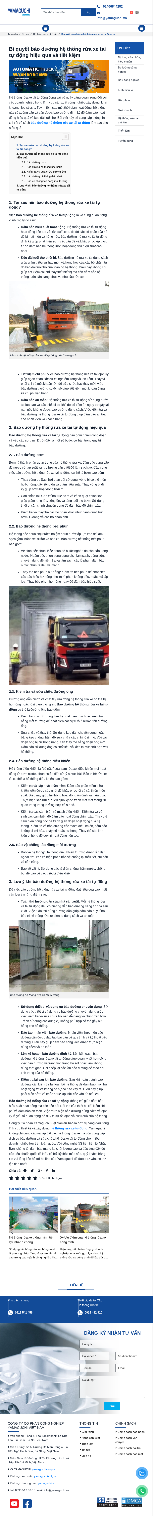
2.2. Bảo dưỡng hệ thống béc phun (42, 166)
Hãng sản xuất (90, 1437)
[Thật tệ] (12, 1178)
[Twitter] (32, 1170)
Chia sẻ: (15, 1170)
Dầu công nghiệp (128, 79)
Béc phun (124, 100)
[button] (105, 1232)
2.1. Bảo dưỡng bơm (34, 162)
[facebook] (27, 1503)
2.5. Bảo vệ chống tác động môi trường (44, 181)
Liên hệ (86, 1455)
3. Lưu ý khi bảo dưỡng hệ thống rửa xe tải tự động (43, 187)
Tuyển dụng (125, 140)
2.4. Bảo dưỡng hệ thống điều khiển (42, 176)
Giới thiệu (87, 1431)
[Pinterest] (47, 1170)
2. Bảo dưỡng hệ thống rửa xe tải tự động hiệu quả (42, 155)
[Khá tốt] (30, 1178)
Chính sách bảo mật (130, 1453)
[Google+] (40, 1170)
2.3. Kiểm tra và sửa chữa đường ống (44, 171)
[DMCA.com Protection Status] (133, 1502)
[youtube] (14, 1503)
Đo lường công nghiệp (127, 69)
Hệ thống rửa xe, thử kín (45, 34)
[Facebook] (24, 1170)
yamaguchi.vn (46, 1483)
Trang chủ (13, 34)
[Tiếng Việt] (132, 12)
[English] (138, 12)
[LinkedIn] (53, 1170)
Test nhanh (125, 110)
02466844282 (112, 6)
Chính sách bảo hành (131, 1431)
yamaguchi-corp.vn (44, 1469)
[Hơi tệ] (18, 1178)
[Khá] (24, 1178)
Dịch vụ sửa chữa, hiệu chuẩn (129, 59)
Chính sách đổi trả (129, 1448)
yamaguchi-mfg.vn (45, 1476)
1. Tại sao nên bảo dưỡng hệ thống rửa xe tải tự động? (43, 147)
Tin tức (25, 34)
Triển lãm (124, 130)
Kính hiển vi (125, 90)
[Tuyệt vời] (36, 1178)
